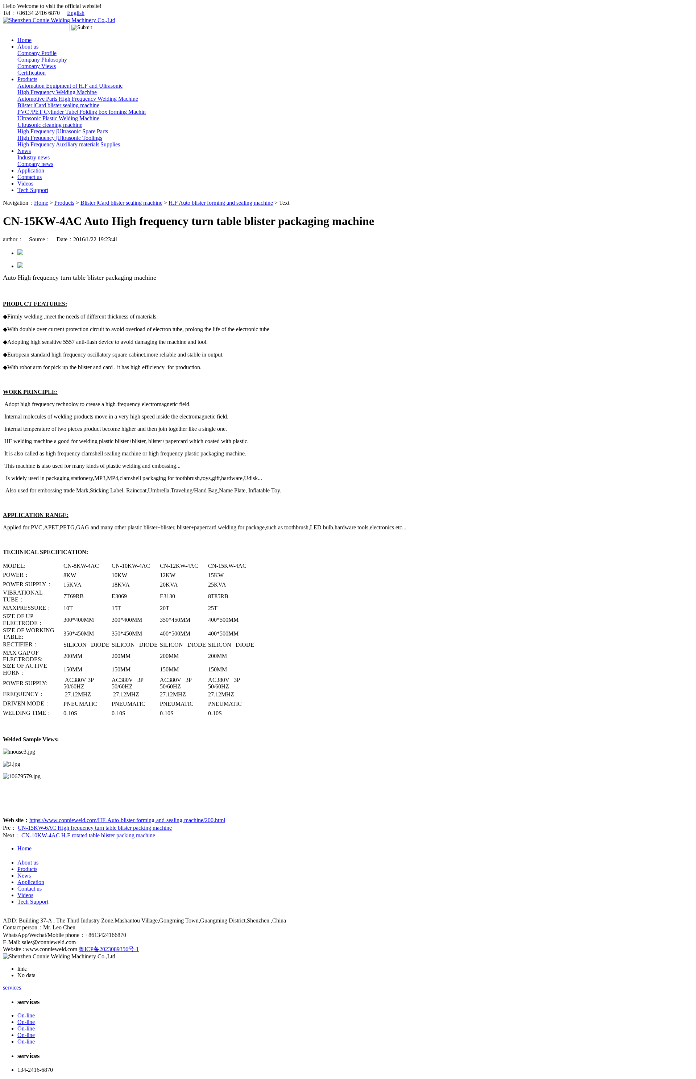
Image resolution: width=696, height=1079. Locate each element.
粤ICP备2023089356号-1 (109, 949)
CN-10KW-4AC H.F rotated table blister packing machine (88, 835)
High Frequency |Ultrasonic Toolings (59, 138)
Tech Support (32, 190)
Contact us (29, 177)
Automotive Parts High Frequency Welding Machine (77, 99)
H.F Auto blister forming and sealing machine (221, 203)
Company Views (36, 66)
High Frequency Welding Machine (57, 92)
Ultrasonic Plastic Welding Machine (58, 118)
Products (27, 79)
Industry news (33, 157)
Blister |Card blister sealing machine (58, 105)
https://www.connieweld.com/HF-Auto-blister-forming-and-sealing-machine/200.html (127, 820)
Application (30, 170)
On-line (26, 1015)
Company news (35, 164)
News (24, 151)
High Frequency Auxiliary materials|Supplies (68, 144)
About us (27, 46)
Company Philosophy (42, 60)
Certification (31, 73)
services (12, 987)
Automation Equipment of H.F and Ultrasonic (70, 86)
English (75, 13)
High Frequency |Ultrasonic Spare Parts (62, 131)
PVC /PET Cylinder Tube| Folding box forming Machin (81, 112)
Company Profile (37, 53)
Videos (25, 183)
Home (24, 40)
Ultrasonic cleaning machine (49, 125)
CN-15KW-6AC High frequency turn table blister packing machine (95, 828)
